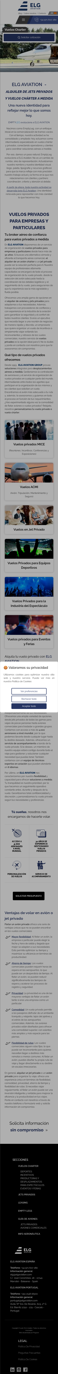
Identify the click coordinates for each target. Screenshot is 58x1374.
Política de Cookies (22, 681)
